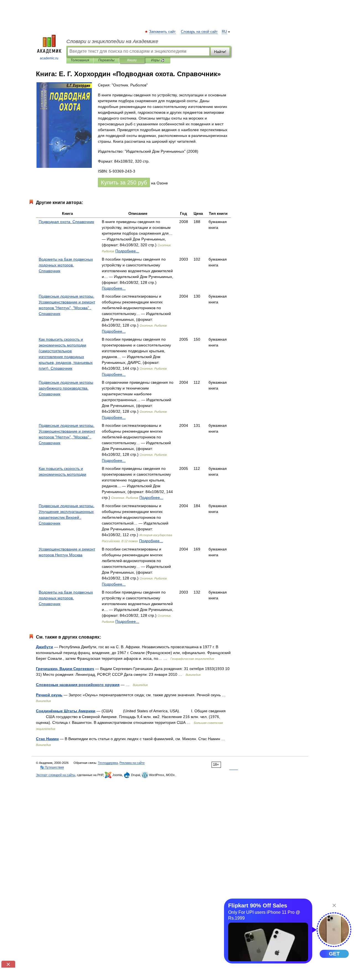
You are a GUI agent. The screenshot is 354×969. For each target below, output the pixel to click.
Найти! (220, 51)
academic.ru (49, 58)
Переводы (106, 60)
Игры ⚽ (158, 60)
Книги (132, 60)
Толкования (80, 60)
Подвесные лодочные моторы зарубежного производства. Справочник (66, 388)
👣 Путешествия (52, 767)
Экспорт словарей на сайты (55, 775)
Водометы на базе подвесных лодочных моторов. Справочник (66, 265)
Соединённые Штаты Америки (65, 711)
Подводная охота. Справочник (66, 221)
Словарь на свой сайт (199, 32)
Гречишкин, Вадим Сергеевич (65, 668)
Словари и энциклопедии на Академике (112, 41)
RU (224, 32)
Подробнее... (127, 251)
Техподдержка (108, 762)
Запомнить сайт (163, 32)
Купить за (124, 182)
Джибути (44, 647)
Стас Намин (47, 739)
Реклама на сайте (132, 762)
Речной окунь (49, 695)
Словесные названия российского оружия (77, 684)
